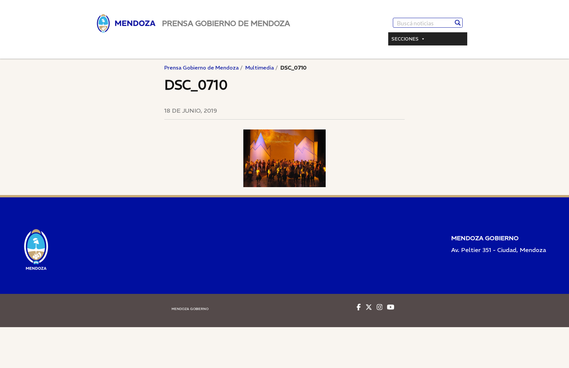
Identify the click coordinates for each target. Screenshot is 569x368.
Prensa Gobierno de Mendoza (201, 67)
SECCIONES (405, 39)
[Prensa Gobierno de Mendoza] (126, 23)
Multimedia (259, 67)
